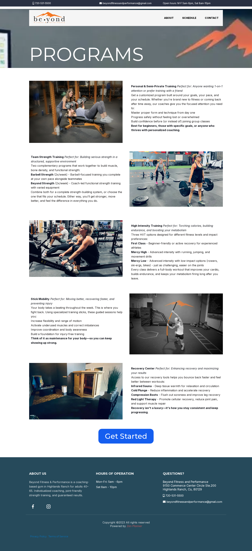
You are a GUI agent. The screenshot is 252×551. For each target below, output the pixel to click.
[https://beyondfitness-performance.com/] (49, 18)
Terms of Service (58, 536)
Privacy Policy (38, 536)
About (169, 18)
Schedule (189, 18)
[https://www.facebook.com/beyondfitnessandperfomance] (37, 506)
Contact (212, 18)
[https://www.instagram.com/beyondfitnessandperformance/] (52, 506)
